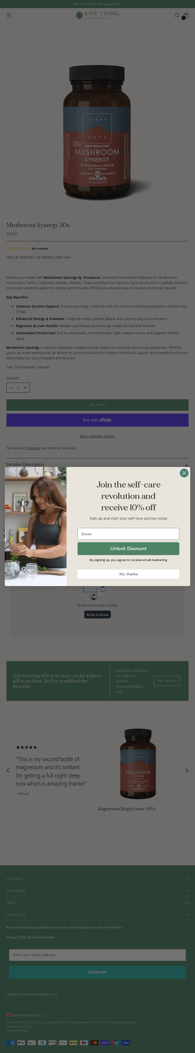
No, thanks (128, 574)
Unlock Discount (128, 549)
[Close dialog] (184, 473)
